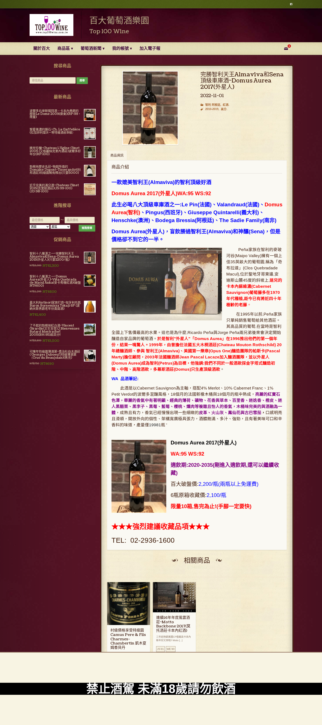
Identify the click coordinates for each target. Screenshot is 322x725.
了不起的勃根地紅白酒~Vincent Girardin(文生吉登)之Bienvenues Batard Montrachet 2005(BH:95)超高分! (55, 330)
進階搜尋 (87, 228)
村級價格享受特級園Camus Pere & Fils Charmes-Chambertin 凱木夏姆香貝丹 (128, 639)
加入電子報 (150, 48)
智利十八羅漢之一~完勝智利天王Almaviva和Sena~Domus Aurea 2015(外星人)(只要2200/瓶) (54, 256)
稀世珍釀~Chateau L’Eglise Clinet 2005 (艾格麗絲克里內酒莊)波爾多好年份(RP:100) (55, 151)
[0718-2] (150, 108)
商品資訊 (117, 155)
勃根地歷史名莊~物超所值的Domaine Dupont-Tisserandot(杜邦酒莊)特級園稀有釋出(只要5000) (55, 170)
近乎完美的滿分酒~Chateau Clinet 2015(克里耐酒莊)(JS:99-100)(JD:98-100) (54, 188)
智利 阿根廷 (212, 104)
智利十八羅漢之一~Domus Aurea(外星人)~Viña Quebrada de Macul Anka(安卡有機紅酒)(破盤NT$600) (55, 281)
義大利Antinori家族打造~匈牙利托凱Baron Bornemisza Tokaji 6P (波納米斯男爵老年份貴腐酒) (55, 305)
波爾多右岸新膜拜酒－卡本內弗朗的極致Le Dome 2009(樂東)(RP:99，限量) (55, 114)
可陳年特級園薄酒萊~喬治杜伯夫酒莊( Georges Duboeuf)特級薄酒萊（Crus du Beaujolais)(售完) (55, 354)
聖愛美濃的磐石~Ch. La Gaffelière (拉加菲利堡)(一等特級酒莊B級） (55, 131)
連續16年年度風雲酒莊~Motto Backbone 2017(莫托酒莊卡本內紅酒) (173, 624)
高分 (223, 109)
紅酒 (225, 104)
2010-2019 (211, 109)
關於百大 (41, 48)
